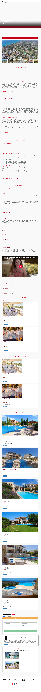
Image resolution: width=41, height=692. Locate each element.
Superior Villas (6, 533)
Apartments (5, 436)
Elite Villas (5, 565)
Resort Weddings (7, 341)
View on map (20, 37)
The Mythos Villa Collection (8, 598)
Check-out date (25, 621)
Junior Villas (5, 500)
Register (22, 686)
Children (22, 625)
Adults (5, 625)
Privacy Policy (23, 684)
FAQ (22, 682)
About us (22, 681)
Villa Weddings (7, 316)
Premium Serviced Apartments (9, 469)
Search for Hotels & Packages (21, 618)
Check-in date (7, 621)
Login (22, 685)
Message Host (6, 644)
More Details (6, 324)
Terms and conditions (24, 683)
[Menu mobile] (37, 2)
